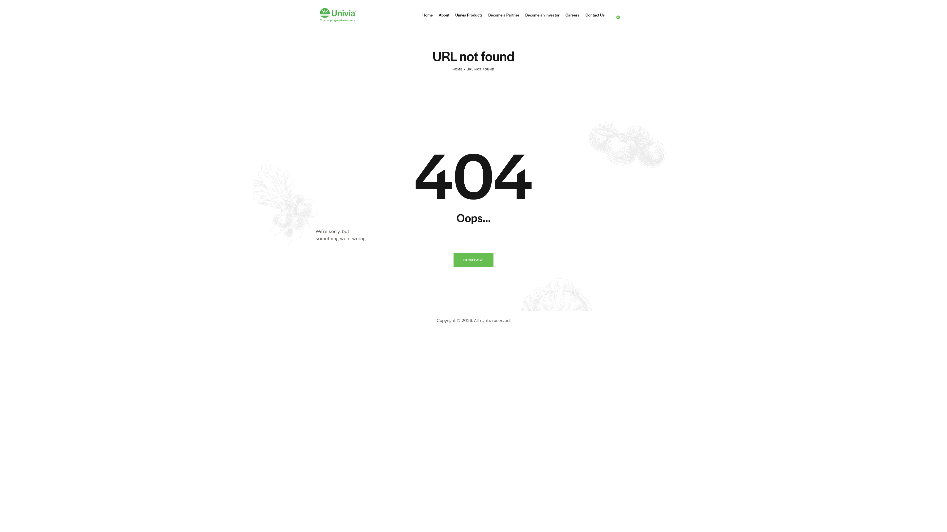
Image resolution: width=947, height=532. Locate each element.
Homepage (473, 259)
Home (457, 69)
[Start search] (628, 16)
